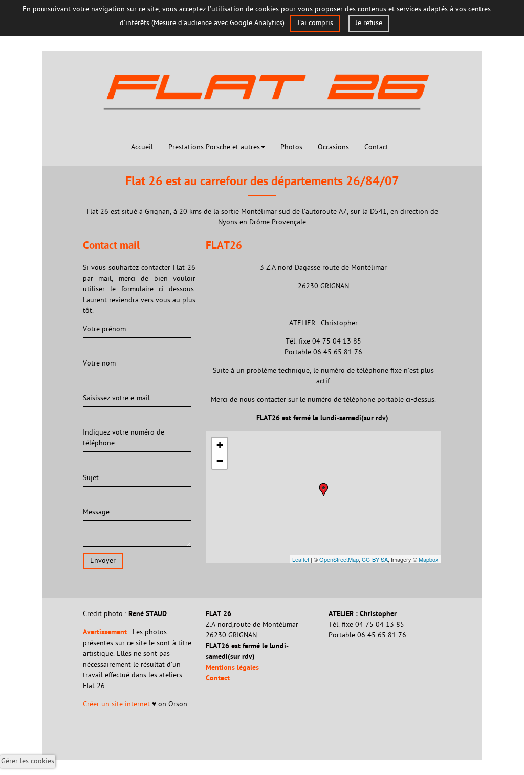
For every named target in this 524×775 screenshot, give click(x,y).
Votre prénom (104, 329)
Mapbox (429, 559)
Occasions (333, 147)
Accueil (142, 147)
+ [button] (219, 445)
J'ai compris (315, 23)
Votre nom (99, 363)
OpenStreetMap (339, 559)
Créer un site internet (117, 704)
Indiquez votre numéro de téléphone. (123, 438)
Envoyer (103, 561)
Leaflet (300, 559)
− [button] (219, 460)
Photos (291, 147)
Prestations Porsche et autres (214, 147)
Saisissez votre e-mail (117, 398)
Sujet (91, 478)
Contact (376, 147)
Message (96, 512)
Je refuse (369, 23)
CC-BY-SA (375, 559)
